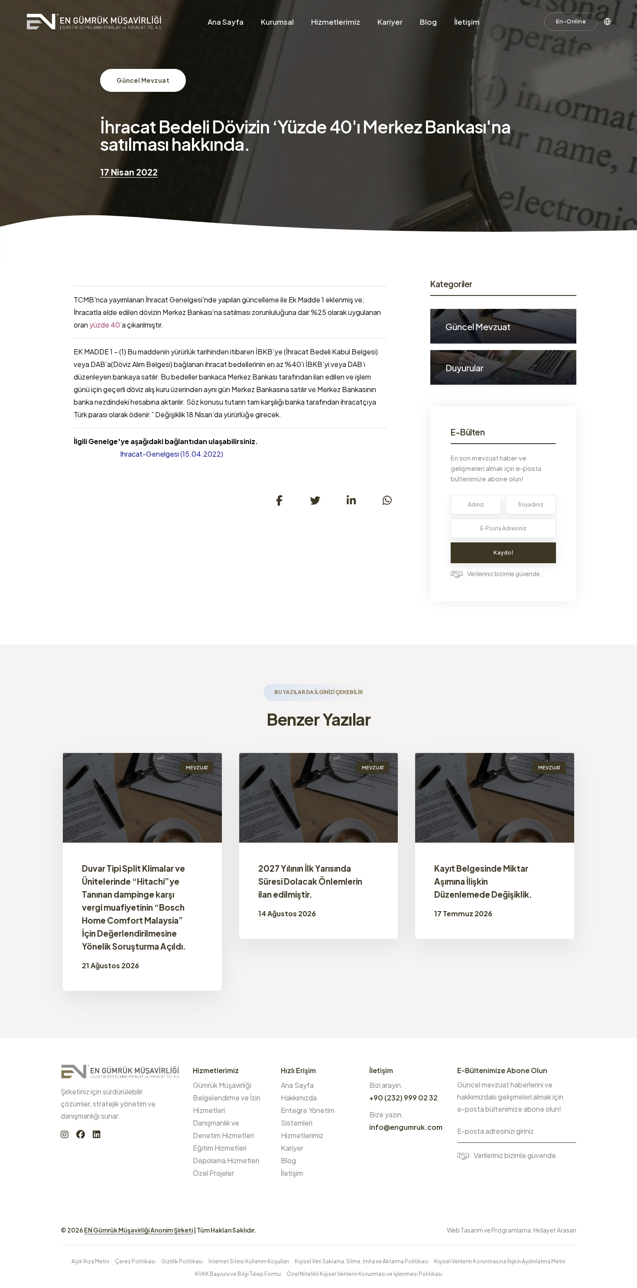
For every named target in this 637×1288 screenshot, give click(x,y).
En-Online (571, 21)
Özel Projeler (213, 1173)
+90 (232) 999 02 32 (403, 1097)
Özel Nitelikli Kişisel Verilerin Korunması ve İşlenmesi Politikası (364, 1274)
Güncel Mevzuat (143, 80)
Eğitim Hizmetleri (220, 1147)
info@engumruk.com (405, 1127)
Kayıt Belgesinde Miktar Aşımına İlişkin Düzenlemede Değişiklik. (483, 881)
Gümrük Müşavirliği (222, 1085)
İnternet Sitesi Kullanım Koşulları (248, 1261)
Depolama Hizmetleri (226, 1160)
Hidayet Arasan (554, 1230)
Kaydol (503, 552)
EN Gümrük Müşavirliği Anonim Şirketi (138, 1230)
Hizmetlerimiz (335, 21)
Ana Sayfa (226, 21)
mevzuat (197, 767)
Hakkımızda (299, 1097)
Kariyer (390, 21)
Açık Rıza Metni (90, 1261)
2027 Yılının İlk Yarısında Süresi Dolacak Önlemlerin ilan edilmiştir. (310, 881)
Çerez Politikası (135, 1261)
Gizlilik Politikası (182, 1261)
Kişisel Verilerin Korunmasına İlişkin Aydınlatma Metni (500, 1261)
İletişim (467, 21)
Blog (428, 21)
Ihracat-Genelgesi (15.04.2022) (171, 453)
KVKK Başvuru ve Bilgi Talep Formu (238, 1274)
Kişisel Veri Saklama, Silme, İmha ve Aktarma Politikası (362, 1261)
